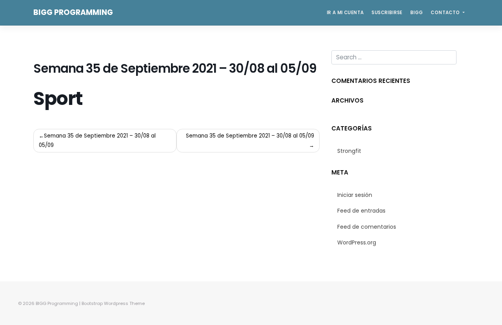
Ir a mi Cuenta (345, 12)
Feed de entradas (361, 211)
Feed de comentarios (366, 227)
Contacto (446, 12)
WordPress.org (356, 242)
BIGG (416, 12)
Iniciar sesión (354, 195)
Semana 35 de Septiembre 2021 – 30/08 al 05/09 (97, 140)
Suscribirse (386, 12)
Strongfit (349, 151)
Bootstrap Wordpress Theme (113, 303)
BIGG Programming (73, 12)
